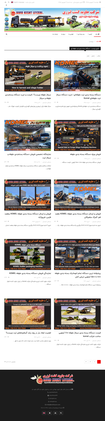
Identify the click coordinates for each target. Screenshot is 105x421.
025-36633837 (53, 392)
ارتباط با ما (55, 34)
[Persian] (44, 413)
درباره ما (63, 34)
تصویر (97, 182)
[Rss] (8, 2)
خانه (96, 34)
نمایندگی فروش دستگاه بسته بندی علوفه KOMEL (30, 273)
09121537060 (53, 398)
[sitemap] (5, 2)
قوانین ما (71, 34)
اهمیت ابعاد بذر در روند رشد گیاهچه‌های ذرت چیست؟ (28, 333)
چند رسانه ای (81, 34)
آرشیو (90, 34)
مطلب (97, 63)
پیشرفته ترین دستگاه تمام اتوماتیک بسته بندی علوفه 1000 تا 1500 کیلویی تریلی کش (78, 275)
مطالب (98, 56)
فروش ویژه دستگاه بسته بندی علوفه (85, 154)
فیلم (88, 56)
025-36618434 (53, 395)
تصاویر (93, 56)
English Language (18, 2)
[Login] (6, 5)
